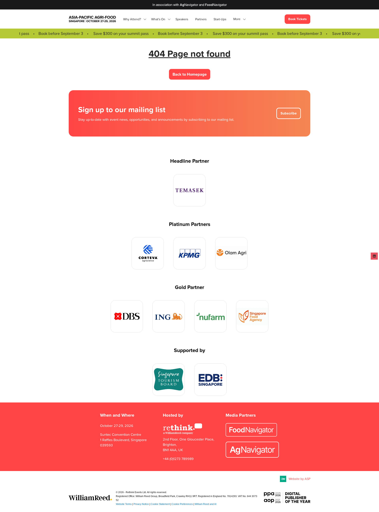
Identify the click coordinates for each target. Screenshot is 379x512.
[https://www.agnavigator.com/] (252, 456)
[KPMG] (189, 253)
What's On (158, 19)
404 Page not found (190, 53)
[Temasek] (189, 190)
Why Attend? (132, 19)
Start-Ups (220, 19)
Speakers (181, 19)
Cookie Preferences (182, 504)
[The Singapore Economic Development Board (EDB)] (210, 380)
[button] (238, 19)
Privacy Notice (141, 504)
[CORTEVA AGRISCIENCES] (148, 253)
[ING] (169, 316)
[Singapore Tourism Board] (169, 380)
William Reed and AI (205, 504)
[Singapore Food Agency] (252, 316)
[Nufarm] (210, 316)
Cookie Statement (160, 504)
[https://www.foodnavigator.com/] (251, 435)
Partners (200, 19)
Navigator (189, 5)
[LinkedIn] (374, 256)
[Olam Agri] (231, 253)
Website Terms (124, 504)
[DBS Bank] (127, 316)
